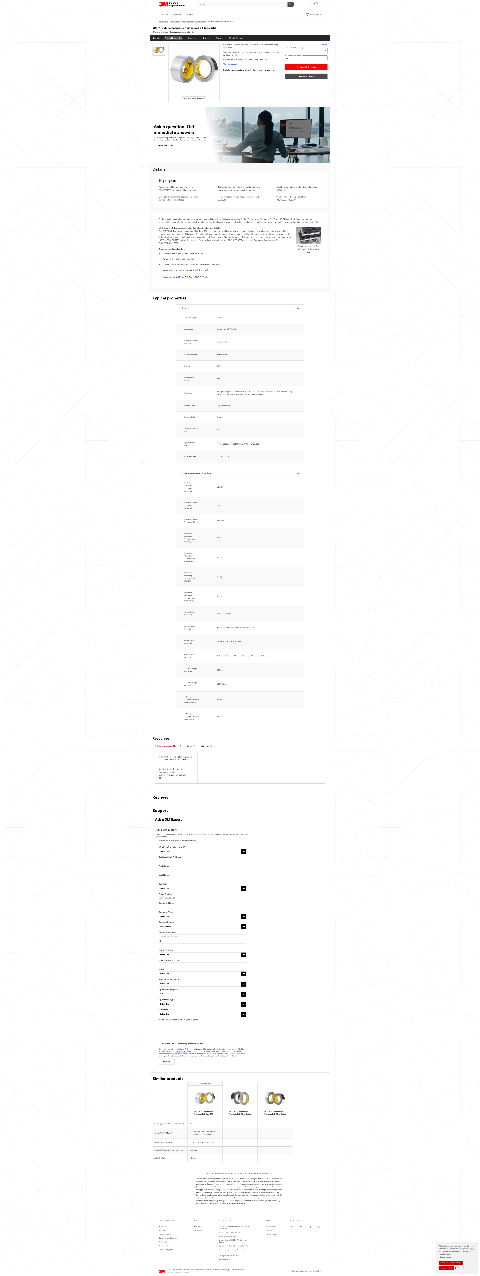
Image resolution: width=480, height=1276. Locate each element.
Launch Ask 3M (165, 145)
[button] (463, 1268)
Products (164, 15)
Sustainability (163, 1242)
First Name (164, 866)
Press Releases (198, 1230)
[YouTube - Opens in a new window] (301, 1226)
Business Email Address (170, 857)
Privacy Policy (181, 1051)
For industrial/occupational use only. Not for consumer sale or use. (249, 70)
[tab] (168, 746)
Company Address (167, 932)
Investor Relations (165, 1234)
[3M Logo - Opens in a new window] (173, 4)
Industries (177, 15)
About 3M (162, 1226)
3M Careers (163, 1230)
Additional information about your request (178, 1020)
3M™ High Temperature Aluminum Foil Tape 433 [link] (203, 1113)
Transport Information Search (229, 1232)
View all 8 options (308, 67)
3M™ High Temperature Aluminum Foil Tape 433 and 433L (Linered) (175, 758)
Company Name (166, 903)
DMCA (192, 1269)
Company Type (166, 912)
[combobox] (162, 898)
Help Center (270, 1226)
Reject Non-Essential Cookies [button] (450, 1263)
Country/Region (166, 922)
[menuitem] (156, 38)
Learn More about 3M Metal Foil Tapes (176, 277)
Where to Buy (271, 1234)
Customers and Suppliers (168, 1238)
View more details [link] (230, 64)
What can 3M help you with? (172, 847)
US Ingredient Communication (229, 1256)
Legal (170, 1269)
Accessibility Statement (203, 1269)
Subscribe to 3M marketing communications (182, 1044)
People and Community (167, 1246)
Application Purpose (168, 990)
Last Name (164, 875)
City (161, 941)
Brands (190, 15)
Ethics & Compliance (166, 1250)
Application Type (166, 1000)
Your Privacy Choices (219, 1269)
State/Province (166, 950)
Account (314, 15)
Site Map (269, 1230)
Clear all (324, 44)
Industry (162, 969)
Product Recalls (224, 1259)
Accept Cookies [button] (446, 1268)
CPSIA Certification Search (228, 1236)
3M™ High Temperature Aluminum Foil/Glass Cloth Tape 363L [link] (239, 1113)
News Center (197, 1226)
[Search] (291, 4)
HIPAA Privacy (184, 1269)
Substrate (163, 1010)
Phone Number (165, 894)
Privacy (175, 1269)
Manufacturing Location (170, 980)
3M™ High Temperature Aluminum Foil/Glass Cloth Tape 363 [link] (274, 1113)
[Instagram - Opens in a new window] (319, 1226)
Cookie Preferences (237, 1269)
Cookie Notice (445, 1257)
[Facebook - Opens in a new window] (310, 1226)
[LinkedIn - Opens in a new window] (292, 1226)
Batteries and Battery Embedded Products (233, 1246)
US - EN (312, 3)
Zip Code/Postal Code (169, 961)
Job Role (163, 884)
